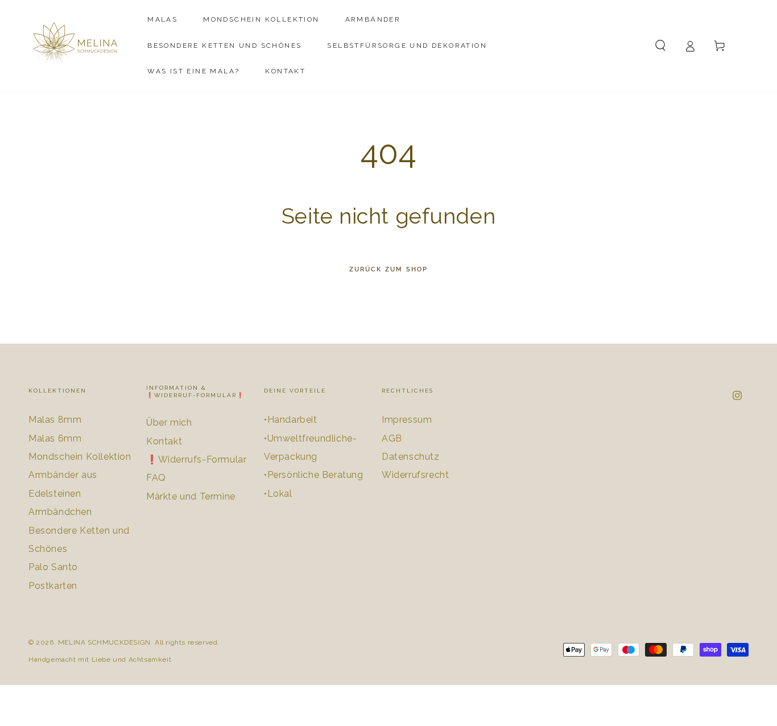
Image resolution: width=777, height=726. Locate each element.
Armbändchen (60, 511)
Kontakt (164, 441)
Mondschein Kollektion (79, 456)
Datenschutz (411, 456)
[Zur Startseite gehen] (77, 45)
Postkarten (52, 585)
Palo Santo (53, 567)
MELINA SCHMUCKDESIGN (104, 642)
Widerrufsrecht (415, 474)
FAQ (156, 477)
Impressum (407, 419)
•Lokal (278, 493)
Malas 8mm (54, 419)
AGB (392, 438)
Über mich (169, 422)
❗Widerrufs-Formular (196, 459)
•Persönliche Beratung (313, 474)
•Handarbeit (290, 419)
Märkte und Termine (190, 496)
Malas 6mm (54, 438)
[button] (660, 45)
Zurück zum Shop (388, 269)
